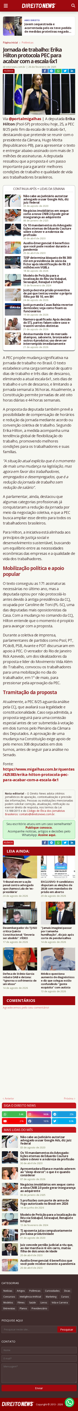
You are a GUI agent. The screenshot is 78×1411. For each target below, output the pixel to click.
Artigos (21, 1290)
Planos (23, 1308)
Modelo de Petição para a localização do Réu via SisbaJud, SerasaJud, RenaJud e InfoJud (45, 279)
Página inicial (10, 42)
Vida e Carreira (60, 1302)
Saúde (32, 1302)
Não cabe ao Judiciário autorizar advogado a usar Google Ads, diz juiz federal (46, 199)
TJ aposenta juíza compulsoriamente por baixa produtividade (46, 1232)
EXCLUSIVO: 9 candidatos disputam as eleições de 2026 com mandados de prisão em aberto (57, 887)
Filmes (21, 1302)
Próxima (68, 1098)
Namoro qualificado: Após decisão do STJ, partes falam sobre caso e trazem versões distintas (47, 323)
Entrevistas (9, 1308)
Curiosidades (52, 1290)
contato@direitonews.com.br (37, 814)
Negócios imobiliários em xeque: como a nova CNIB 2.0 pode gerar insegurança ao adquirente (46, 214)
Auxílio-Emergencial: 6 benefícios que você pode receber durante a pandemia (46, 246)
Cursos (65, 1296)
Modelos (8, 1302)
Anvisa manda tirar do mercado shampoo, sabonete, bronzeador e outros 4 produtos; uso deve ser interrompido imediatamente (47, 338)
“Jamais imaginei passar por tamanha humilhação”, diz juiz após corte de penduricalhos (57, 933)
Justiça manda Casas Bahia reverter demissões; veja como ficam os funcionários (48, 308)
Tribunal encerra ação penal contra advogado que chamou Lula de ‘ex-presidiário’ (18, 887)
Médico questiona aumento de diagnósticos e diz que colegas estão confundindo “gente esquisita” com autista (57, 980)
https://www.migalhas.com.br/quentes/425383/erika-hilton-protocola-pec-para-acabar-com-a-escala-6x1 (38, 774)
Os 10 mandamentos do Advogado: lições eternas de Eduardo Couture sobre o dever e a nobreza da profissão (47, 230)
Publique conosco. (39, 827)
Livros (44, 1302)
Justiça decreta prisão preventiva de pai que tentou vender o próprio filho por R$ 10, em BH (47, 293)
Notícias (7, 1290)
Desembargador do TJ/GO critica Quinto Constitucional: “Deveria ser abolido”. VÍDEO (20, 933)
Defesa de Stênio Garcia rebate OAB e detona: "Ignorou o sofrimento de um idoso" (19, 979)
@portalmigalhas (25, 118)
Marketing (51, 1296)
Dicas (67, 1290)
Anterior (9, 1098)
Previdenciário (39, 1308)
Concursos (9, 1296)
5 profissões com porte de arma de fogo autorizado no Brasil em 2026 (44, 1202)
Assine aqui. (47, 835)
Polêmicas (28, 42)
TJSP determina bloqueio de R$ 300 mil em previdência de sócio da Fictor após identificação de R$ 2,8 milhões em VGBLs (47, 262)
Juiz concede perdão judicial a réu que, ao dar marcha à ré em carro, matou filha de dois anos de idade (46, 1248)
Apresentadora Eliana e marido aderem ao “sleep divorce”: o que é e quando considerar (47, 1172)
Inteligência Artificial (30, 1296)
